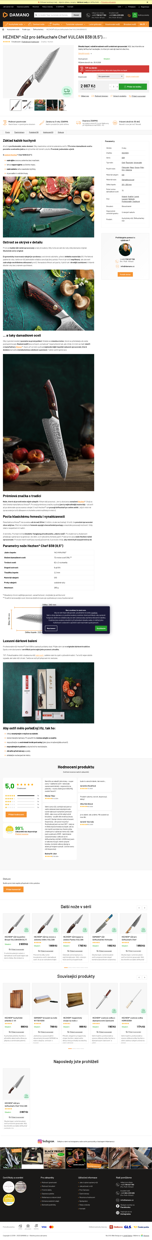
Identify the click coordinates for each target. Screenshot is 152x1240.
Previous (139, 908)
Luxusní (125, 199)
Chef (123, 162)
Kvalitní (130, 196)
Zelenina (129, 170)
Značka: (47, 42)
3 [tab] (74, 967)
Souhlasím (101, 628)
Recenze (36, 7)
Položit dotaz (125, 274)
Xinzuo (19, 347)
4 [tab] (78, 967)
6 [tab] (86, 967)
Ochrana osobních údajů (50, 1201)
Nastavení (51, 628)
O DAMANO (60, 7)
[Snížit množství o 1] (110, 87)
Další (142, 24)
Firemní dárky (47, 1190)
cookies (94, 613)
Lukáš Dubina (127, 1236)
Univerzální (138, 162)
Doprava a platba (23, 7)
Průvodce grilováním (108, 2)
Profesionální (127, 201)
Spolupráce (83, 1201)
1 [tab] (66, 967)
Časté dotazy (19, 132)
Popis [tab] (7, 132)
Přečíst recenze (21, 834)
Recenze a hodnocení (87, 1197)
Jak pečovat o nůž (86, 1186)
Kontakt (70, 7)
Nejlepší (131, 199)
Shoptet (146, 1236)
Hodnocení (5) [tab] (48, 132)
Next (144, 908)
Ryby (142, 167)
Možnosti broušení (48, 1186)
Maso (132, 167)
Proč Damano (84, 1190)
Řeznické (129, 162)
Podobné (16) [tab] (33, 132)
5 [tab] (82, 967)
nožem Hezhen (11, 155)
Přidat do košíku (134, 86)
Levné (136, 196)
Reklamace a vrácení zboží (51, 1197)
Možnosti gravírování (49, 1182)
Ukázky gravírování (132, 76)
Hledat (76, 15)
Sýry (123, 170)
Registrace (145, 7)
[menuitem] (15, 24)
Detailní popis (84, 53)
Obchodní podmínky (49, 1205)
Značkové (136, 201)
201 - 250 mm (127, 184)
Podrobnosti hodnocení (30, 42)
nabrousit (40, 655)
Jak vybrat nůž (8, 7)
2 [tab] (70, 967)
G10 (123, 175)
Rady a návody (47, 7)
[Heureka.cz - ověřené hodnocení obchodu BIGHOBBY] (9, 1200)
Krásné (124, 196)
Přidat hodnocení (16, 814)
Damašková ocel (128, 180)
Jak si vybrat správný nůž (88, 1182)
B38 (123, 158)
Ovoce (137, 167)
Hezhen (81, 501)
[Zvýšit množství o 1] (117, 87)
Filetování (125, 167)
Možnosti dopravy (101, 96)
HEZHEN (125, 153)
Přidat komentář (13, 889)
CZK (119, 7)
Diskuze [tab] (61, 132)
